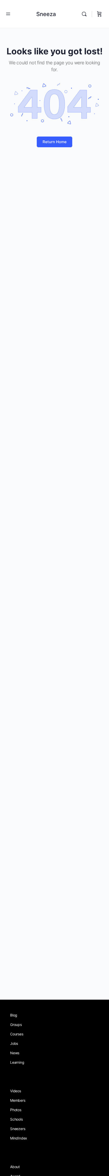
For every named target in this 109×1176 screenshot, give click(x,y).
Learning (17, 1062)
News (14, 1053)
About (15, 1167)
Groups (16, 1024)
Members (17, 1100)
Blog (13, 1015)
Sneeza (46, 14)
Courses (16, 1034)
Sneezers (17, 1128)
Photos (15, 1110)
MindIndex (18, 1138)
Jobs (14, 1043)
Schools (16, 1119)
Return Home (55, 141)
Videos (15, 1091)
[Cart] (99, 14)
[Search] (85, 14)
